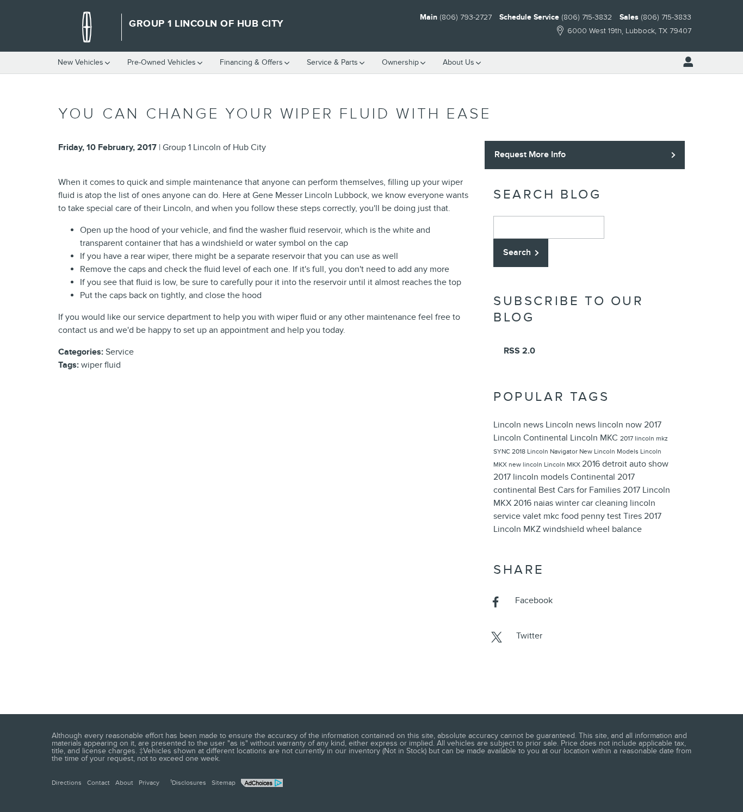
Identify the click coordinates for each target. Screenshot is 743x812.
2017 (627, 438)
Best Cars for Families (580, 490)
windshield (564, 529)
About (124, 782)
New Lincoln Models (609, 451)
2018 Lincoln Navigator (545, 451)
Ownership (400, 62)
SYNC (502, 451)
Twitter (529, 635)
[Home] (87, 27)
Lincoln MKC (595, 437)
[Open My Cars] (685, 62)
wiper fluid (101, 364)
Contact (98, 782)
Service (332, 62)
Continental (594, 477)
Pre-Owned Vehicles (161, 62)
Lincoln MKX (563, 464)
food (571, 516)
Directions (67, 782)
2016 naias (534, 503)
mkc (552, 516)
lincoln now (621, 424)
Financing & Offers (251, 62)
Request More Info (530, 154)
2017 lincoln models (532, 477)
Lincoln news (519, 424)
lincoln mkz (651, 438)
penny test (602, 516)
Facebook (534, 600)
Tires (633, 516)
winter (568, 503)
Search (517, 252)
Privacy (149, 782)
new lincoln (526, 464)
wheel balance (614, 529)
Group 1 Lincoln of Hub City (214, 147)
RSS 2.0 (518, 350)
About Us (458, 62)
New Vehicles (80, 62)
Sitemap (224, 782)
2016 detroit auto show (625, 463)
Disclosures (188, 782)
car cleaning (605, 503)
